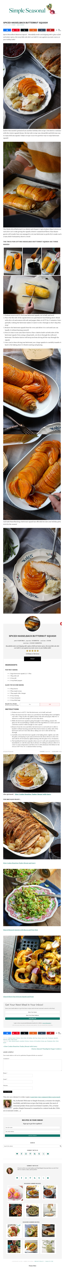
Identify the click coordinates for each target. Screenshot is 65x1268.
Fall (27, 1038)
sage (45, 1041)
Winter (9, 1039)
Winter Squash (14, 1039)
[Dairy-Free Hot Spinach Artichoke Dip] (32, 1216)
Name (5, 1073)
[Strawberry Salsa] (14, 1252)
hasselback (38, 1041)
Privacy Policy (39, 1261)
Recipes (39, 1038)
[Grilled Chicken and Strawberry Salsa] (15, 1216)
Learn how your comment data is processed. (45, 1097)
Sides (46, 1038)
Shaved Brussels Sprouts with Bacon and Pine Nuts (20, 930)
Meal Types (35, 1038)
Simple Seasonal (32, 9)
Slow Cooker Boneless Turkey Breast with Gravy (33, 794)
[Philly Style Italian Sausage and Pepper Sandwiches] (31, 1252)
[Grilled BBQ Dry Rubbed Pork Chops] (48, 1236)
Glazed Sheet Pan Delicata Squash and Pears (18, 997)
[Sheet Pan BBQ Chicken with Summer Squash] (14, 1236)
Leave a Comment (20, 24)
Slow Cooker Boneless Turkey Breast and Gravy (19, 863)
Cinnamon (31, 1041)
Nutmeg (42, 1041)
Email (5, 1079)
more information (47, 1023)
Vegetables (56, 1038)
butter (10, 1041)
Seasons (43, 1038)
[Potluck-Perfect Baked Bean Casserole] (49, 1198)
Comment (6, 1058)
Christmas (18, 1038)
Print (32, 659)
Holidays (30, 1038)
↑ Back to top (49, 1261)
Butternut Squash (11, 1038)
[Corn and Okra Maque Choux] (32, 1198)
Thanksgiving (50, 1038)
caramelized (21, 1041)
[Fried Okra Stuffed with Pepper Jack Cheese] (31, 1236)
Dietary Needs (23, 1038)
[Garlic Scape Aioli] (48, 1252)
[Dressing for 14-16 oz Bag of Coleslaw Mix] (49, 1216)
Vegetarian (5, 1039)
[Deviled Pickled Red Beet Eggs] (15, 1200)
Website (5, 1085)
